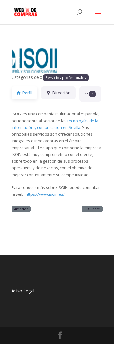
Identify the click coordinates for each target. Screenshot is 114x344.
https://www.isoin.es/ (45, 194)
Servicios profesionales (66, 77)
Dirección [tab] (61, 93)
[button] (18, 60)
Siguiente (92, 209)
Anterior (21, 209)
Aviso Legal (23, 291)
